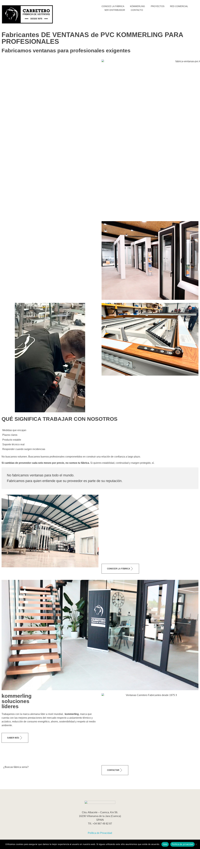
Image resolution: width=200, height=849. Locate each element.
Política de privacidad (182, 844)
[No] (196, 844)
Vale (165, 844)
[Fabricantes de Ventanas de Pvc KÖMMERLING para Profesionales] (27, 14)
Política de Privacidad (100, 833)
